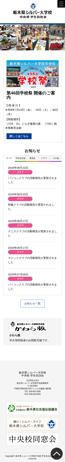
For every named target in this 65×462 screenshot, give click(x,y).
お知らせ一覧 (32, 303)
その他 (56, 158)
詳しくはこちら (19, 136)
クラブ (44, 158)
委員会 (32, 158)
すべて (9, 158)
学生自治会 (21, 158)
